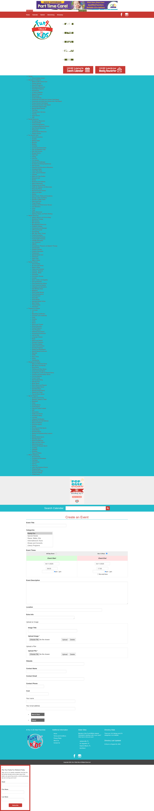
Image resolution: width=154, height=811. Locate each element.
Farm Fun (35, 465)
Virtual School (36, 115)
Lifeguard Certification (38, 419)
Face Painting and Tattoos (39, 283)
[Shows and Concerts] (39, 543)
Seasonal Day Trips (37, 471)
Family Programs (37, 328)
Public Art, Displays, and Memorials (42, 187)
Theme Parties (36, 305)
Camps (30, 76)
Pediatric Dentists (37, 249)
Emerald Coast (82, 11)
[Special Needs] (39, 536)
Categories (30, 530)
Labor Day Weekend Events (40, 467)
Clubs (33, 317)
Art (33, 312)
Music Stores (35, 383)
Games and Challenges (38, 162)
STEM (33, 355)
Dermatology (35, 231)
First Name (5, 789)
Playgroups (35, 130)
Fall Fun (34, 464)
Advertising (50, 15)
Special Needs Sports (38, 437)
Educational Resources (38, 87)
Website (29, 661)
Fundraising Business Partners (40, 126)
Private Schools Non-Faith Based (41, 105)
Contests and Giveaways (39, 458)
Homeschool (35, 90)
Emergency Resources (38, 121)
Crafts (33, 321)
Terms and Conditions (60, 736)
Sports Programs (33, 396)
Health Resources (33, 215)
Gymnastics (35, 412)
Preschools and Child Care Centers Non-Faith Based (47, 101)
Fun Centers (35, 160)
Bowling (34, 144)
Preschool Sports (37, 424)
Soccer (34, 435)
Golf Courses (35, 165)
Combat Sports (36, 405)
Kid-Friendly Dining (37, 380)
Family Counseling (37, 235)
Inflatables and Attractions (39, 287)
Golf (33, 410)
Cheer (33, 403)
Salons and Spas (37, 192)
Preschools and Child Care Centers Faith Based (45, 99)
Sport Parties (35, 303)
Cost (28, 691)
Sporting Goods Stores (38, 390)
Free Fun (34, 158)
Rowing (34, 426)
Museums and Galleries (38, 181)
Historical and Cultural (38, 331)
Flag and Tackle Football (39, 408)
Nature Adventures (37, 183)
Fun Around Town (33, 135)
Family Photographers (38, 124)
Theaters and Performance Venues (42, 205)
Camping (34, 146)
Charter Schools (36, 83)
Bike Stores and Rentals (39, 365)
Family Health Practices (38, 239)
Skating (34, 194)
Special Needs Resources (39, 131)
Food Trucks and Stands (39, 285)
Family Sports (36, 406)
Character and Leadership (39, 315)
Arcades (34, 139)
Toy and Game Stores (38, 394)
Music (33, 339)
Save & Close (36, 714)
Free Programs (36, 330)
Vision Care (35, 258)
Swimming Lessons (37, 444)
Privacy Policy (57, 738)
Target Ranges (36, 203)
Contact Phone (32, 683)
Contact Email (31, 676)
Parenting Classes (37, 344)
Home (28, 15)
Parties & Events (33, 262)
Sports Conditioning (37, 440)
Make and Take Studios (38, 176)
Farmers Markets (37, 376)
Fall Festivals (35, 462)
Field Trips (35, 155)
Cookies (34, 278)
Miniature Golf (36, 178)
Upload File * (33, 651)
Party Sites (35, 298)
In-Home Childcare (37, 92)
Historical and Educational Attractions (42, 167)
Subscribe (15, 805)
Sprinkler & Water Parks (38, 199)
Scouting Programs (37, 348)
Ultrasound (35, 256)
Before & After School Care (39, 81)
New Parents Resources (39, 128)
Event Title (30, 523)
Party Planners (36, 296)
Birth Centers (35, 221)
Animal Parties (36, 264)
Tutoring (34, 114)
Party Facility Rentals (38, 292)
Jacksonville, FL (84, 741)
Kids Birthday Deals (37, 289)
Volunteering (35, 360)
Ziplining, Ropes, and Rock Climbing (42, 214)
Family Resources (33, 119)
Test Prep (34, 110)
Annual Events (36, 456)
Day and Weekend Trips (39, 149)
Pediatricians (35, 253)
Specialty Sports (36, 439)
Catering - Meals (36, 273)
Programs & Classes (34, 308)
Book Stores (35, 367)
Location (29, 607)
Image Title (32, 628)
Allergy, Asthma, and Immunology (41, 217)
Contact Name (31, 668)
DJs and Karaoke (37, 281)
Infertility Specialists (37, 240)
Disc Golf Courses (37, 151)
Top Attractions (36, 206)
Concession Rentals (37, 276)
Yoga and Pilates (36, 453)
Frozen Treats (36, 378)
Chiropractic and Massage (39, 228)
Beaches (34, 142)
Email (3, 782)
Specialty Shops (36, 389)
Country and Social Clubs (39, 148)
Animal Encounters (37, 137)
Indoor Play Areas (37, 171)
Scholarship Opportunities (39, 106)
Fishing (34, 156)
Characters (35, 274)
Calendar (35, 15)
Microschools (35, 96)
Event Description (33, 580)
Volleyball (34, 449)
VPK (33, 117)
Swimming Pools (36, 201)
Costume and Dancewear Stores (41, 374)
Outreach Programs (37, 342)
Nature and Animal (37, 340)
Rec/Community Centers (39, 190)
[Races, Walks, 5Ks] (39, 538)
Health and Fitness (37, 414)
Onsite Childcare (36, 98)
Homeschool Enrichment (39, 333)
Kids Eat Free (36, 381)
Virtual (34, 358)
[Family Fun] (39, 533)
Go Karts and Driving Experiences (41, 164)
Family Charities (36, 123)
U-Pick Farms (36, 474)
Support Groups (36, 133)
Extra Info (30, 614)
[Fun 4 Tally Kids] (42, 29)
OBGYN (34, 244)
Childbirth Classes (37, 226)
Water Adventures (37, 212)
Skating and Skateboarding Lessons (42, 433)
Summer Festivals (37, 472)
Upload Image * (34, 636)
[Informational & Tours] (39, 540)
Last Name (5, 797)
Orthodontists (36, 248)
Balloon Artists (36, 267)
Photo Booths (36, 299)
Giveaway (60, 15)
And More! (83, 748)
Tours (33, 208)
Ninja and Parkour (37, 422)
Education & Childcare (34, 80)
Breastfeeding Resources (39, 224)
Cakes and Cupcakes (38, 269)
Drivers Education (37, 326)
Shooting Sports (36, 431)
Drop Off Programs (37, 85)
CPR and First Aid (37, 230)
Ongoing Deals (36, 469)
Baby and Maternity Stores (39, 364)
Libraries (34, 174)
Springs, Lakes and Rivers (39, 198)
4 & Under (35, 310)
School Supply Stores (38, 387)
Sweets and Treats (37, 392)
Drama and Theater (37, 324)
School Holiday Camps (38, 78)
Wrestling (34, 451)
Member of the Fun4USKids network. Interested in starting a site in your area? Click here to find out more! (89, 735)
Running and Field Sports (39, 428)
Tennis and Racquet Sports (39, 446)
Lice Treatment (36, 242)
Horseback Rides (37, 169)
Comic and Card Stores (38, 371)
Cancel (34, 720)
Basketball (35, 401)
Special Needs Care (37, 255)
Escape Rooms (36, 153)
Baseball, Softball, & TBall (39, 399)
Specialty (34, 353)
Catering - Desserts (37, 271)
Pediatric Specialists (37, 251)
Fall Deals (35, 460)
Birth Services (36, 223)
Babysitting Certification (38, 314)
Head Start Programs (38, 89)
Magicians (35, 290)
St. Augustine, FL (84, 743)
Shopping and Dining (34, 362)
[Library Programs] (39, 545)
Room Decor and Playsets (39, 385)
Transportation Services (38, 112)
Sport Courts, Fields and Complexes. (42, 196)
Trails (33, 210)
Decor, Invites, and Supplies (40, 280)
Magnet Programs (37, 94)
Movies (34, 180)
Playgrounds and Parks (38, 185)
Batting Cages (36, 140)
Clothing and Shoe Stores (39, 369)
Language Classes (37, 337)
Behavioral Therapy (37, 219)
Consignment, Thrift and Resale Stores (43, 372)
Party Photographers (38, 294)
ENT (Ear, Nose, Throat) (39, 233)
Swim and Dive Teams (38, 442)
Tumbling (34, 447)
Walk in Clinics (36, 260)
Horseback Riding (37, 415)
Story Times (35, 356)
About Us (56, 740)
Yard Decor (35, 306)
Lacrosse (34, 417)
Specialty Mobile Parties (38, 301)
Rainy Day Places (37, 189)
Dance (34, 323)
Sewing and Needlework (39, 349)
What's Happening (33, 455)
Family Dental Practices (38, 237)
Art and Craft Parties (37, 265)
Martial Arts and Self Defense (40, 421)
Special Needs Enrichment (39, 351)
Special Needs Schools (38, 108)
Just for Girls (35, 335)
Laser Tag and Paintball (38, 173)
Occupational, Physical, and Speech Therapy (44, 246)
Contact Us (57, 743)
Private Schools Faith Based (40, 103)
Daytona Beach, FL (85, 746)
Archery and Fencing (38, 397)
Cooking (34, 319)
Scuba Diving (35, 430)
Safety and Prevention (38, 346)
